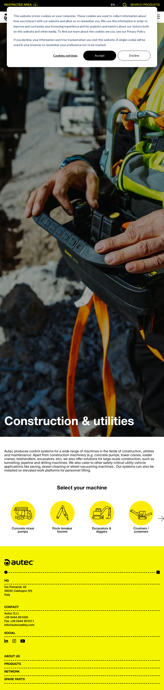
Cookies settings (65, 55)
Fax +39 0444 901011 (19, 621)
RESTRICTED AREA (18, 5)
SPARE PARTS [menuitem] (14, 679)
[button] (161, 518)
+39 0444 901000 (16, 617)
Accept (100, 55)
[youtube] (22, 641)
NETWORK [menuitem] (12, 671)
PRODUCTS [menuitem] (12, 664)
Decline (134, 55)
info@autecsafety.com (19, 625)
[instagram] (14, 641)
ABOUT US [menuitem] (12, 656)
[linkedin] (6, 641)
